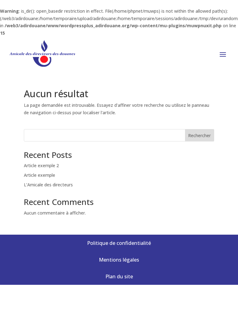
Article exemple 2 (41, 165)
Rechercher (199, 135)
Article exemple (39, 175)
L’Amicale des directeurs (48, 185)
